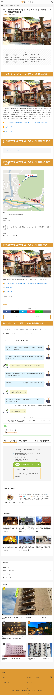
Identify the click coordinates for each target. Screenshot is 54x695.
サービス (7, 574)
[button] (7, 311)
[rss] (27, 688)
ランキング (7, 577)
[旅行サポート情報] (27, 2)
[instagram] (23, 502)
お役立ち (7, 567)
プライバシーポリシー (25, 690)
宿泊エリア (9, 570)
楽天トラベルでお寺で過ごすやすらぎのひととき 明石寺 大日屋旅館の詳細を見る (25, 122)
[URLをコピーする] (47, 311)
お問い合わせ (39, 690)
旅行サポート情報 (10, 502)
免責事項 (33, 690)
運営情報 (18, 690)
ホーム (13, 690)
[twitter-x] (20, 502)
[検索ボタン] (52, 2)
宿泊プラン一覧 (8, 127)
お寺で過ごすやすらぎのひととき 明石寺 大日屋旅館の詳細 (23, 62)
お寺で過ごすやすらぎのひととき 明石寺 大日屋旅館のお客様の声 (24, 57)
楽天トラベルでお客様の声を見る (13, 150)
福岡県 (5, 14)
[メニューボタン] (2, 2)
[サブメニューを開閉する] (50, 571)
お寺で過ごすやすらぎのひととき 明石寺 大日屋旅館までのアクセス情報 (26, 59)
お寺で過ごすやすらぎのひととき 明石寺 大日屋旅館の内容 (23, 55)
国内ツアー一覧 (8, 131)
